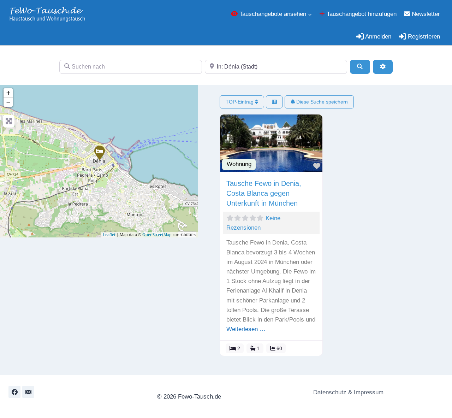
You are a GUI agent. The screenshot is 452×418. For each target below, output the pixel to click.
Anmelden (377, 36)
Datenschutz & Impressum (347, 392)
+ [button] (8, 92)
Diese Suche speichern (321, 102)
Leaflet (109, 234)
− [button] (8, 102)
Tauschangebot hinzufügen (361, 14)
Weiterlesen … (246, 329)
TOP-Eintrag (240, 102)
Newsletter (425, 14)
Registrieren (423, 36)
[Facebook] (14, 392)
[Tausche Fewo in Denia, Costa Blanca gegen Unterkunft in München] (99, 152)
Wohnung (239, 164)
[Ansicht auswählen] (274, 101)
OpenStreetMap (157, 234)
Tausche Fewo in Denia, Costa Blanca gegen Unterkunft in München (263, 193)
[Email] (28, 392)
